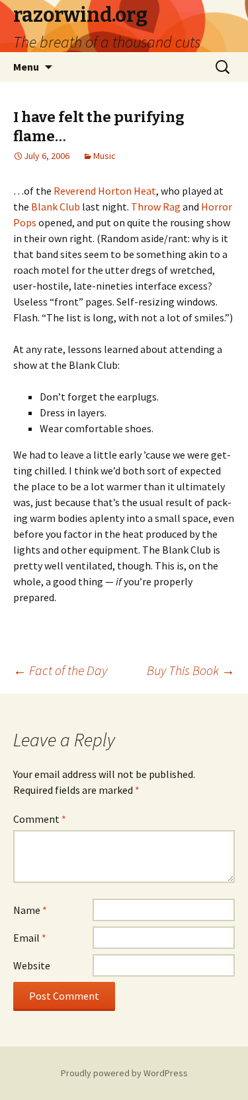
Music (104, 156)
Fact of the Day (60, 670)
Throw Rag (156, 206)
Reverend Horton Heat (105, 190)
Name (30, 910)
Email (29, 937)
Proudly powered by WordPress (124, 1073)
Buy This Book (191, 670)
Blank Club (55, 206)
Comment (39, 818)
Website (31, 965)
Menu (26, 66)
